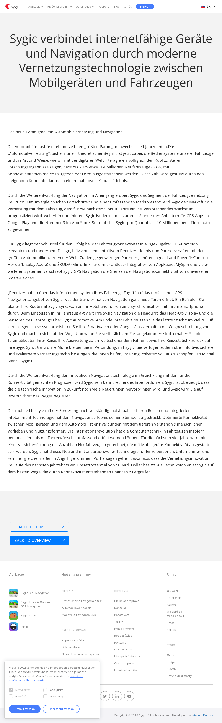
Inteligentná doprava (128, 656)
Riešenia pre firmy (59, 6)
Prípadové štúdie (73, 640)
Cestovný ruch (123, 649)
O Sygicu (173, 590)
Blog (117, 6)
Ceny (170, 655)
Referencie (174, 597)
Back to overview (32, 540)
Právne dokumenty (179, 676)
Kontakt (172, 629)
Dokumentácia (71, 647)
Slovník (171, 669)
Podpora (103, 6)
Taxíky (118, 621)
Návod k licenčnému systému (81, 654)
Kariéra (172, 604)
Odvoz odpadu (124, 663)
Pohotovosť (121, 614)
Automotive (83, 6)
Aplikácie (34, 6)
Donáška (120, 608)
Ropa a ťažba (123, 635)
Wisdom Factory (202, 715)
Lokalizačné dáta (125, 670)
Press (171, 623)
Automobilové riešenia (76, 608)
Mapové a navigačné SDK (79, 614)
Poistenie (120, 642)
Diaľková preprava (126, 601)
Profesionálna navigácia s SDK (82, 601)
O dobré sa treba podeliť (175, 614)
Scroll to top (28, 526)
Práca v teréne (124, 628)
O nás (128, 6)
